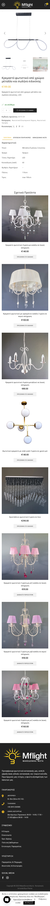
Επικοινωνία (6, 835)
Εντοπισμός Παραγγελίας (11, 846)
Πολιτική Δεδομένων (10, 843)
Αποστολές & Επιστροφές (12, 866)
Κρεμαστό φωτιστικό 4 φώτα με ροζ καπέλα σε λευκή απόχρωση (25, 721)
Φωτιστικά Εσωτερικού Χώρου (24, 120)
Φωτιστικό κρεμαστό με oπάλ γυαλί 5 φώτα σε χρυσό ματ (25, 451)
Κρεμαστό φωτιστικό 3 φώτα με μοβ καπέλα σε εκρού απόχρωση (25, 653)
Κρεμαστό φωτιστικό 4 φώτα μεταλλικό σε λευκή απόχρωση (25, 383)
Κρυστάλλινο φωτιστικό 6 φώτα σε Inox (25, 517)
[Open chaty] (6, 899)
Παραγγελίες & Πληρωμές (12, 862)
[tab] (7, 137)
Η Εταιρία (5, 831)
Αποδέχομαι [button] (29, 903)
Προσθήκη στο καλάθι (25, 110)
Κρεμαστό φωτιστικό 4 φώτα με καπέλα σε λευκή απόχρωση (25, 246)
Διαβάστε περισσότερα (25, 595)
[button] (5, 33)
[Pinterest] (19, 127)
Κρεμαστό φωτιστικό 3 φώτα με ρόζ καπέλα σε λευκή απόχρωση (25, 584)
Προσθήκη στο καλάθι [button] (25, 257)
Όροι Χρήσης (7, 839)
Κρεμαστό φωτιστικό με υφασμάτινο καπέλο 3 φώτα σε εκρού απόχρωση (25, 315)
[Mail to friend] (22, 127)
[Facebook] (16, 127)
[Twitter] (13, 127)
